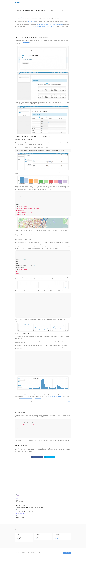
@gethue (22, 402)
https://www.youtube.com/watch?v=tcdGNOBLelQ (26, 34)
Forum (59, 2)
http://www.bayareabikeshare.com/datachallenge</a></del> (49, 24)
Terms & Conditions (68, 556)
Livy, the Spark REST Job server (54, 396)
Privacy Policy (62, 556)
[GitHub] (61, 2)
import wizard (26, 42)
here (32, 31)
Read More (19, 539)
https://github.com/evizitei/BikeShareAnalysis (44, 26)
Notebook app (31, 21)
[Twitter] (39, 552)
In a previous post (19, 17)
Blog (55, 2)
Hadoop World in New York (26, 398)
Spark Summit (38, 398)
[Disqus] (43, 480)
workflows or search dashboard (49, 31)
